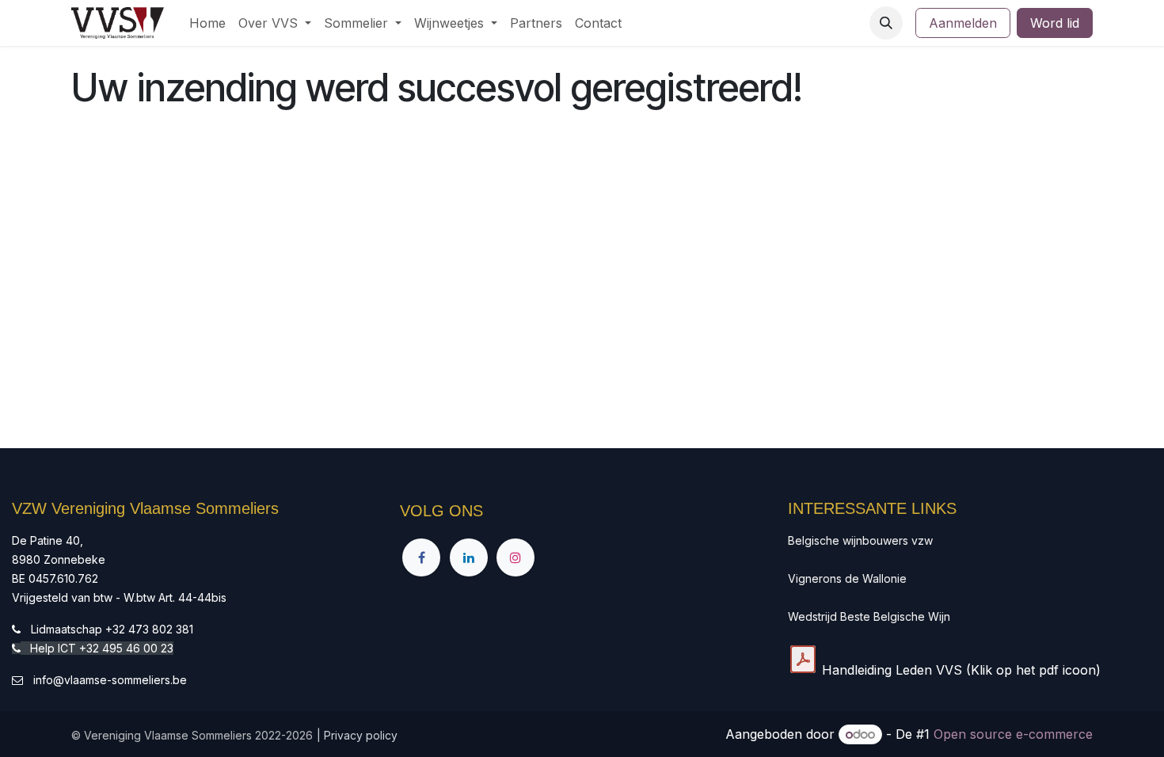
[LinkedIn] (469, 557)
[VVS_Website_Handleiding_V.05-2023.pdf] (803, 660)
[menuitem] (207, 23)
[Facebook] (421, 557)
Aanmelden (963, 23)
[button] (886, 23)
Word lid (1054, 23)
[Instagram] (515, 557)
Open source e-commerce (1013, 734)
